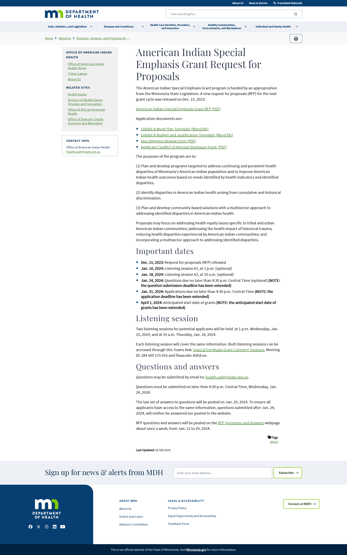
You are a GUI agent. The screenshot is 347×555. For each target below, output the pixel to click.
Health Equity (77, 94)
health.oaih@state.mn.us (83, 152)
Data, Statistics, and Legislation (67, 27)
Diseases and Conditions (119, 27)
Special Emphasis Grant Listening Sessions (228, 349)
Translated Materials (289, 3)
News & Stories (258, 3)
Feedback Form (178, 524)
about (274, 442)
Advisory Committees (133, 524)
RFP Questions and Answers (241, 422)
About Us (237, 3)
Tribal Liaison (77, 74)
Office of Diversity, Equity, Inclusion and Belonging (86, 121)
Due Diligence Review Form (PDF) (168, 140)
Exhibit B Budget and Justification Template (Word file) (187, 134)
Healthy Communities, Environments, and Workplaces (221, 26)
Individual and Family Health (273, 27)
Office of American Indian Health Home (86, 66)
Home (49, 38)
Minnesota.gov (196, 550)
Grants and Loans (131, 516)
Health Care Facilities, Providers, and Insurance (170, 26)
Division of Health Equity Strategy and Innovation (85, 102)
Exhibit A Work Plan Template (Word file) (175, 128)
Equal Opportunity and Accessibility (192, 516)
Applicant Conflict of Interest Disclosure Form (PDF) (184, 146)
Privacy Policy (177, 508)
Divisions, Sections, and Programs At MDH (105, 38)
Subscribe (290, 473)
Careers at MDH (299, 504)
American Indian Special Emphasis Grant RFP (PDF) (178, 108)
